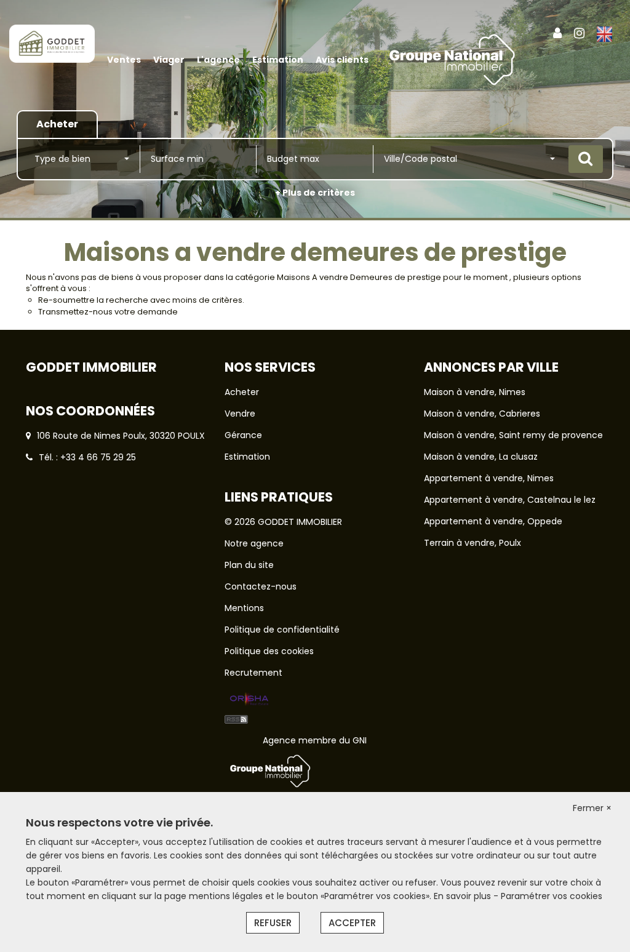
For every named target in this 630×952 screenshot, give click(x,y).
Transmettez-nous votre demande (108, 312)
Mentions (244, 608)
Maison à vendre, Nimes (474, 392)
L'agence (218, 60)
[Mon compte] (557, 33)
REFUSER (273, 922)
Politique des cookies (269, 651)
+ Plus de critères (315, 192)
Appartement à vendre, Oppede (493, 521)
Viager (169, 60)
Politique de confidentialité (282, 629)
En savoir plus (463, 896)
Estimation (277, 60)
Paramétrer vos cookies (551, 896)
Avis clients (342, 60)
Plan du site (249, 565)
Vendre (240, 413)
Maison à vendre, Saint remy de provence (513, 435)
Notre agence (254, 543)
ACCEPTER (352, 922)
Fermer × (592, 808)
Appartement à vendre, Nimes (489, 478)
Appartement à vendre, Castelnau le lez (510, 500)
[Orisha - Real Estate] (249, 700)
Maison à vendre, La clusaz (481, 456)
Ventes (124, 60)
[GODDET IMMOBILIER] (52, 43)
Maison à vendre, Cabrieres (482, 413)
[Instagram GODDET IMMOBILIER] (579, 33)
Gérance (243, 435)
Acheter (242, 392)
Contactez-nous (261, 586)
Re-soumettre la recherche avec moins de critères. (141, 300)
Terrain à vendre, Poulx (472, 543)
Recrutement (253, 672)
